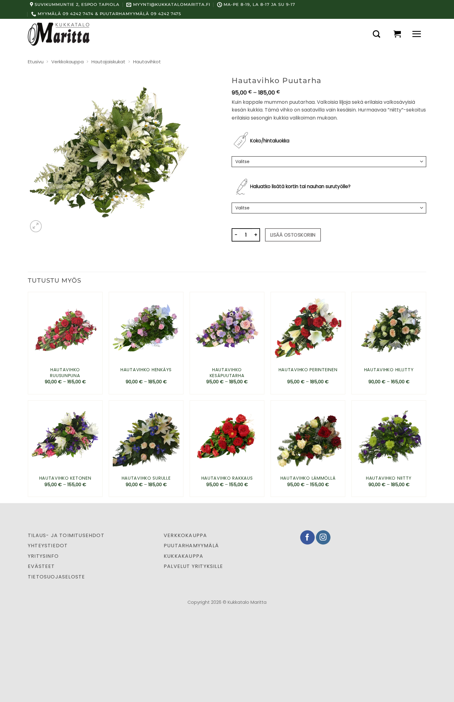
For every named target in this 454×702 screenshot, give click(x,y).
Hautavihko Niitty (389, 478)
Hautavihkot (147, 61)
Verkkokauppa (67, 61)
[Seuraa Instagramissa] (323, 537)
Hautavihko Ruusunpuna (65, 372)
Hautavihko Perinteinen (308, 370)
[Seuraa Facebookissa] (307, 537)
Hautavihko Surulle (146, 478)
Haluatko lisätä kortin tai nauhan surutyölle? (300, 186)
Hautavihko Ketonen (65, 478)
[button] (376, 34)
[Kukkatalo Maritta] (59, 34)
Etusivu (36, 61)
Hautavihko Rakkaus (227, 478)
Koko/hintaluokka (269, 140)
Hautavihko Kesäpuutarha (227, 372)
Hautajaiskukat (108, 61)
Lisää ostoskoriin (293, 235)
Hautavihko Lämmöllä (308, 478)
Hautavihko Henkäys (146, 370)
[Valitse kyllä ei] (329, 208)
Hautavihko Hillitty (389, 370)
